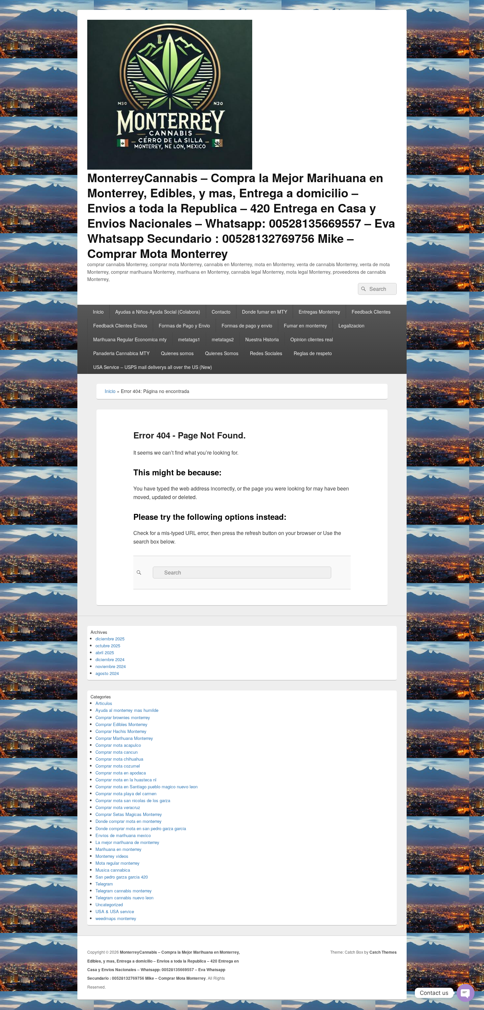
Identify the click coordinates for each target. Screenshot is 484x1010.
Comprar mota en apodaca (120, 773)
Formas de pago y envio (247, 325)
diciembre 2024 (109, 659)
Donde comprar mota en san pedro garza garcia (140, 828)
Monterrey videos (111, 856)
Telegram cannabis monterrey (123, 890)
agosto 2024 (107, 673)
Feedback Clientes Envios (120, 325)
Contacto (221, 311)
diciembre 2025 (109, 638)
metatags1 (189, 339)
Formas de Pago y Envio (184, 325)
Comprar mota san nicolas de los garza (132, 800)
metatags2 (223, 339)
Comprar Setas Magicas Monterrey (128, 814)
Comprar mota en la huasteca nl (125, 779)
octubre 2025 (107, 645)
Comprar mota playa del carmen (125, 793)
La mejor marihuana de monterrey (127, 842)
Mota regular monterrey (117, 863)
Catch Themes (383, 952)
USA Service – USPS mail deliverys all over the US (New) (152, 367)
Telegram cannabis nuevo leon (124, 897)
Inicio (98, 311)
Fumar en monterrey (305, 325)
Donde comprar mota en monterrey (128, 821)
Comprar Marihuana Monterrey (124, 738)
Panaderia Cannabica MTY (121, 353)
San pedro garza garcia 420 (121, 877)
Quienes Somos (221, 353)
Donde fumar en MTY (264, 311)
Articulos (103, 703)
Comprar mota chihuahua (119, 759)
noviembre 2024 (110, 666)
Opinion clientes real (311, 339)
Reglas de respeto (313, 353)
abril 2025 (104, 652)
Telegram (104, 884)
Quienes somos (177, 353)
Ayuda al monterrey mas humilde (126, 710)
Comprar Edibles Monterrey (121, 724)
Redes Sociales (266, 353)
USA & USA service (114, 911)
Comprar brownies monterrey (122, 717)
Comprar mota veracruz (117, 807)
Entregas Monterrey (319, 311)
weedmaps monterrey (115, 918)
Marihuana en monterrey (118, 849)
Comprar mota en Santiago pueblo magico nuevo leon (146, 786)
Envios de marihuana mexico (123, 835)
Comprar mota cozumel (117, 766)
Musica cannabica (112, 870)
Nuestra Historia (262, 339)
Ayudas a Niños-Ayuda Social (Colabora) (157, 311)
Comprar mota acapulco (118, 745)
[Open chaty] (465, 993)
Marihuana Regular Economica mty (130, 339)
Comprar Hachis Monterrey (121, 731)
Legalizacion (351, 325)
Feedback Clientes (371, 311)
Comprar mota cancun (116, 752)
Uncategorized (109, 904)
